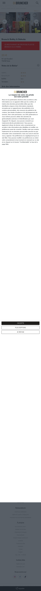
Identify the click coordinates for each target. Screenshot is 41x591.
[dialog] (20, 295)
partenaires (13, 99)
